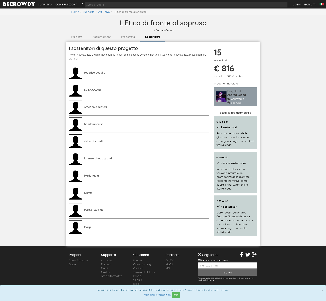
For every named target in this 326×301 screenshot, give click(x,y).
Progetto (76, 36)
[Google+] (254, 254)
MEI (168, 268)
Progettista (128, 36)
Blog (136, 283)
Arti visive (106, 260)
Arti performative (111, 276)
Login (297, 4)
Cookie (137, 279)
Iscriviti (309, 4)
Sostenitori (152, 36)
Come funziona (66, 4)
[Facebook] (241, 254)
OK (176, 295)
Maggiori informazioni (157, 295)
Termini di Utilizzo (144, 272)
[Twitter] (247, 254)
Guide (72, 264)
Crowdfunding (142, 264)
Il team (137, 260)
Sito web (236, 102)
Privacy (137, 276)
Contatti (138, 268)
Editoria (106, 264)
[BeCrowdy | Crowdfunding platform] (19, 5)
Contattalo (237, 98)
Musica (105, 272)
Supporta (45, 4)
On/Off (170, 260)
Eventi (104, 268)
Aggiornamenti (102, 36)
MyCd (169, 264)
